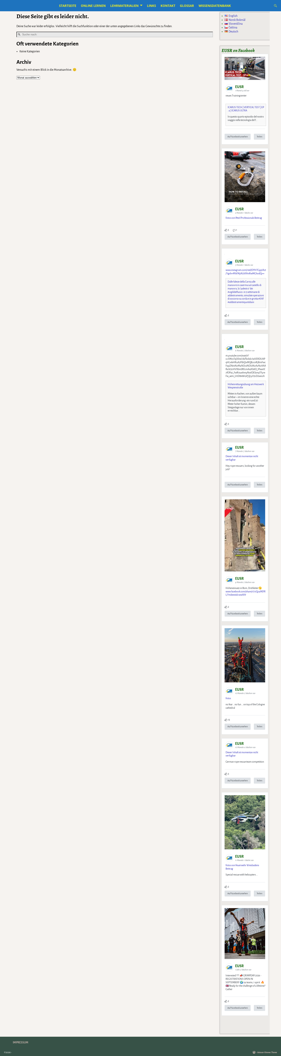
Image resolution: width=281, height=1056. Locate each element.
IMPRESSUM (20, 1042)
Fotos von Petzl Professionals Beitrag (244, 218)
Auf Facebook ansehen (237, 136)
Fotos (228, 698)
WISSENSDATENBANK (215, 6)
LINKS (151, 6)
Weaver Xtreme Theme (267, 1052)
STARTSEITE (67, 6)
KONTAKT (168, 6)
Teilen (259, 136)
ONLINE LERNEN (93, 6)
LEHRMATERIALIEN (124, 6)
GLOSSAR (187, 6)
